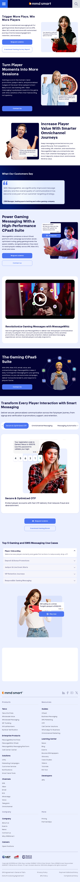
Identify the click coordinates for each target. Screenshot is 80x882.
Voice (4, 800)
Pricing (44, 819)
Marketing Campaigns (10, 763)
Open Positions (8, 846)
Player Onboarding (13, 551)
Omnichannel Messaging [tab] (42, 426)
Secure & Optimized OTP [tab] (16, 426)
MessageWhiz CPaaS (10, 743)
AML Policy (44, 876)
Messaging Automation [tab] (67, 426)
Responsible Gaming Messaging (18, 580)
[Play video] (40, 299)
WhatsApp (6, 797)
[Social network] (63, 693)
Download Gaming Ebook (40, 528)
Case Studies (47, 760)
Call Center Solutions (50, 726)
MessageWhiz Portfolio (11, 740)
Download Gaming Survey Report (17, 49)
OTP (43, 723)
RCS (3, 793)
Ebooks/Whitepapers (50, 753)
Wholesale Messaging (10, 720)
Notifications (7, 770)
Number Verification (10, 730)
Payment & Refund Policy (68, 872)
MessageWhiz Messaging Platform (15, 746)
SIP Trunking (6, 723)
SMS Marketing (47, 720)
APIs (43, 780)
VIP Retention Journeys (15, 574)
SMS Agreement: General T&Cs (14, 872)
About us (5, 823)
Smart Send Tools (9, 773)
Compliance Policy (71, 876)
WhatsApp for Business (51, 730)
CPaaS (44, 713)
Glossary (45, 756)
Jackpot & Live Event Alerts (16, 567)
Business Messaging (49, 716)
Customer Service (9, 766)
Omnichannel (7, 806)
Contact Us (17, 108)
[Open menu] (4, 4)
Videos (44, 763)
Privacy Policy (42, 872)
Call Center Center (9, 750)
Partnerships (47, 822)
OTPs (4, 760)
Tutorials (45, 766)
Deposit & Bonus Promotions (17, 561)
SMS (3, 783)
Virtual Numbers (8, 726)
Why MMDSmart (8, 836)
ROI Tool (45, 770)
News (44, 743)
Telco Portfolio (7, 713)
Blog (43, 746)
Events (44, 750)
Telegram (6, 803)
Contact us (17, 263)
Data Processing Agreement (13, 876)
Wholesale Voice (8, 716)
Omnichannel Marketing (51, 733)
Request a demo (17, 42)
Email (4, 790)
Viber (4, 787)
